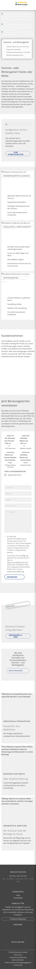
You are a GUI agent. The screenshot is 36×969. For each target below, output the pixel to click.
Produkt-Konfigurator (18, 919)
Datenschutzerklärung (15, 571)
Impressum (18, 955)
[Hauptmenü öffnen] (32, 3)
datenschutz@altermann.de (17, 562)
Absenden (12, 577)
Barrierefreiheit (18, 960)
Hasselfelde (18, 898)
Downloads (18, 965)
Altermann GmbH (21, 952)
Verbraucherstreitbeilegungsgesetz (18, 962)
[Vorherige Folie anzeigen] (14, 388)
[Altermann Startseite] (6, 3)
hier (19, 907)
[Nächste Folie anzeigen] (21, 388)
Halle (18, 895)
